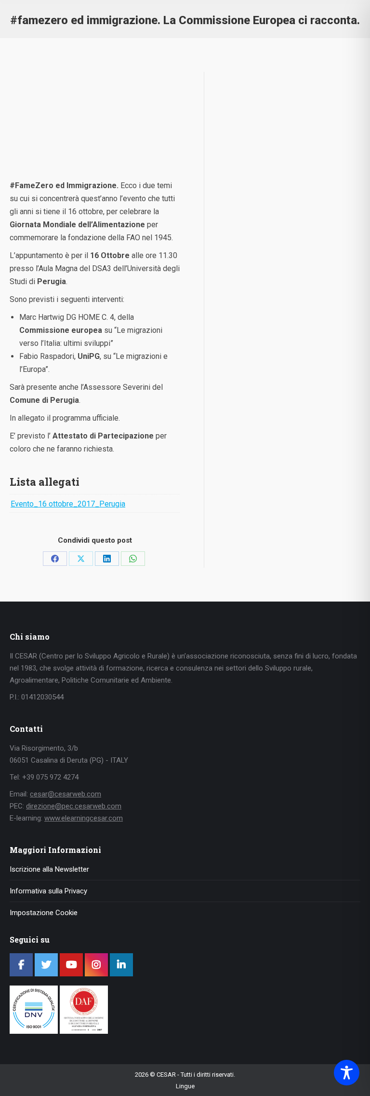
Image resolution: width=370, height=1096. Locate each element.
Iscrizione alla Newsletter (49, 869)
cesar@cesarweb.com (65, 794)
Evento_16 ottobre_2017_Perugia (68, 503)
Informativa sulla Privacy (48, 891)
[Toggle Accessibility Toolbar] (346, 1072)
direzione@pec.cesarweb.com (73, 806)
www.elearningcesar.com (83, 818)
